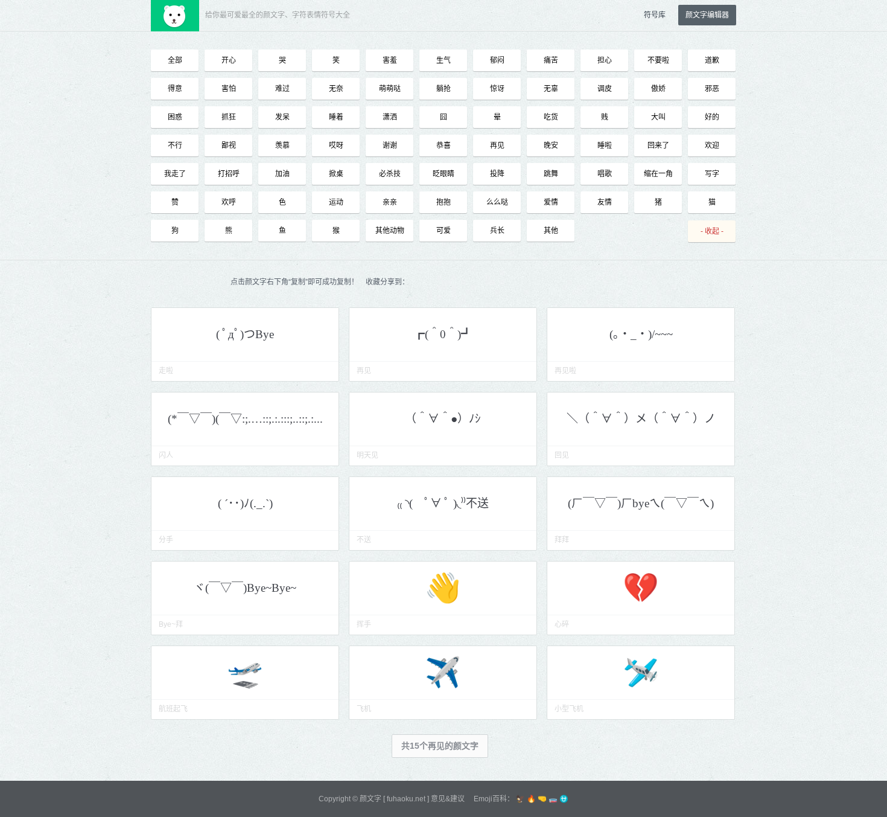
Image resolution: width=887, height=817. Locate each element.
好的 (712, 117)
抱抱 (443, 202)
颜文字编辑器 (707, 15)
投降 (497, 174)
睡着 (336, 117)
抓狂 (228, 117)
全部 (175, 60)
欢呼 (228, 202)
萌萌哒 (390, 89)
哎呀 (336, 145)
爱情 (551, 202)
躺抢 (443, 89)
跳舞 (551, 174)
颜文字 (370, 799)
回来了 (658, 145)
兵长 (497, 230)
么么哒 (497, 202)
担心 (604, 60)
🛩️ (641, 672)
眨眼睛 (443, 174)
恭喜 (443, 145)
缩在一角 (658, 174)
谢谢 (390, 145)
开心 (228, 60)
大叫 (658, 117)
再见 (497, 145)
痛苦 (551, 60)
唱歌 (604, 174)
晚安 (551, 145)
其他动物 (389, 230)
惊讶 (497, 89)
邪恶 (712, 89)
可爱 (443, 230)
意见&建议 (448, 799)
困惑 (175, 117)
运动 (336, 202)
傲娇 (658, 89)
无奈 (336, 89)
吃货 (551, 117)
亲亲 (390, 202)
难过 (282, 89)
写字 (712, 174)
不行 (175, 145)
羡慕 (282, 145)
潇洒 (390, 117)
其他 (551, 230)
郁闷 (497, 60)
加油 (282, 174)
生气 (443, 60)
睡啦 (604, 145)
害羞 (390, 60)
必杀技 (390, 174)
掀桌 (336, 174)
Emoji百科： (494, 799)
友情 (604, 202)
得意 (175, 89)
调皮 (604, 89)
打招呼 (229, 174)
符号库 (655, 15)
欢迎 (712, 145)
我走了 (175, 174)
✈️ (443, 672)
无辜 (551, 89)
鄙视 (228, 145)
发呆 (282, 117)
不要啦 (658, 60)
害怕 (228, 89)
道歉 (712, 60)
